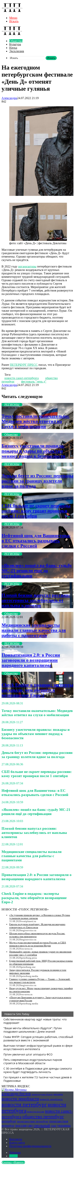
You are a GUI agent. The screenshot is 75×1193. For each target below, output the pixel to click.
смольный (41, 1125)
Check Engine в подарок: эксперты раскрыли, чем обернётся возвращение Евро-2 (37, 690)
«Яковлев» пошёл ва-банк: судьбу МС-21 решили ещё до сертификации (37, 570)
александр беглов (16, 1093)
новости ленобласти (20, 1098)
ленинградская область (42, 1094)
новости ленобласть (51, 1099)
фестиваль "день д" (33, 381)
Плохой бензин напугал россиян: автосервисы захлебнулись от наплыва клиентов (36, 600)
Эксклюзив (16, 51)
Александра (9, 98)
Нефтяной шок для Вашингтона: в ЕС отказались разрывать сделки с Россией (36, 540)
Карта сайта (17, 1142)
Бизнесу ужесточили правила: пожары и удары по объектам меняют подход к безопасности (33, 451)
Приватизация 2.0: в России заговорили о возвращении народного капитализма (31, 660)
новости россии (35, 1111)
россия (21, 1125)
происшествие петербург (32, 1121)
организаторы (27, 266)
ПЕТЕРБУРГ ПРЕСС (24, 364)
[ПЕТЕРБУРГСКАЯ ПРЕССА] (12, 11)
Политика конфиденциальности (30, 1146)
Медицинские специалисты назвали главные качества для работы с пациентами (34, 630)
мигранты (58, 1094)
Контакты (15, 1139)
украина (64, 1125)
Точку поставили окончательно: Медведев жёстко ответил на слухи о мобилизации (35, 421)
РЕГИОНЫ (11, 404)
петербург (9, 1121)
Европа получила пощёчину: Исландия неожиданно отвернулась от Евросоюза (37, 926)
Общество (15, 40)
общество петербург (43, 1116)
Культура (15, 44)
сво (30, 1125)
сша (53, 1125)
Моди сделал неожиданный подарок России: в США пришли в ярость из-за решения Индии (37, 944)
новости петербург (24, 1104)
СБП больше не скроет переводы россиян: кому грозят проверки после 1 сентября (36, 510)
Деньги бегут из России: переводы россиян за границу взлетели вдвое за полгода (37, 480)
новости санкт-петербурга (21, 378)
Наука (13, 47)
